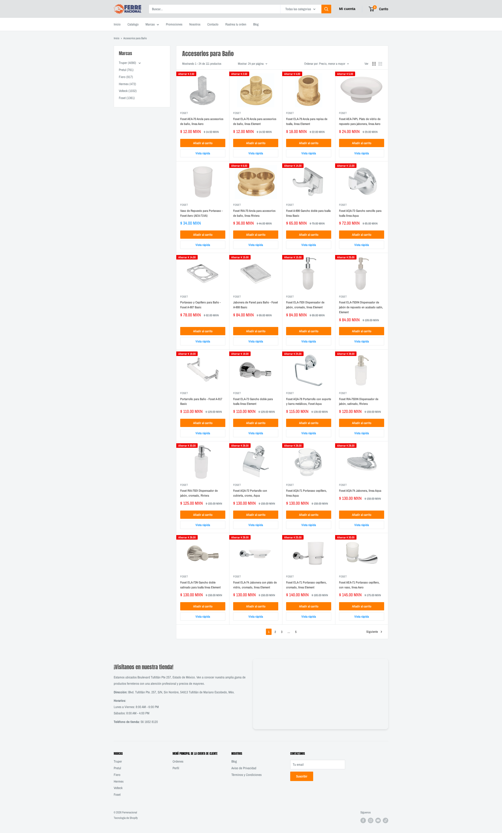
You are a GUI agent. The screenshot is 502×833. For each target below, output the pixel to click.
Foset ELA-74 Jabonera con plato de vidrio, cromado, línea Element (255, 584)
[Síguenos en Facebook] (363, 820)
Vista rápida (203, 153)
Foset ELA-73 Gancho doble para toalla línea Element (253, 401)
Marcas (150, 24)
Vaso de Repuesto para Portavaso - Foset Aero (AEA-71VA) (201, 213)
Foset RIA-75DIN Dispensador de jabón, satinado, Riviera (358, 401)
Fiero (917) (126, 77)
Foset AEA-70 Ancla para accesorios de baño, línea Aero (201, 121)
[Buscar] (326, 9)
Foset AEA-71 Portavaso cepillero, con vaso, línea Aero (359, 584)
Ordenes (178, 761)
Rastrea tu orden (235, 24)
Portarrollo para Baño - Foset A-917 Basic (201, 401)
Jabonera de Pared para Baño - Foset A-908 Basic (255, 304)
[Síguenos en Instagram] (370, 820)
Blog (256, 24)
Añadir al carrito (203, 143)
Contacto (212, 24)
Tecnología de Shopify (126, 818)
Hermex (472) (127, 84)
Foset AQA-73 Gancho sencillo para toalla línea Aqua (360, 213)
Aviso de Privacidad (243, 768)
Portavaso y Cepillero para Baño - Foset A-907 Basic (200, 304)
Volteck (118, 788)
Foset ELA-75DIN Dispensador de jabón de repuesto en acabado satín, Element (361, 307)
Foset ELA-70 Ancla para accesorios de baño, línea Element (254, 121)
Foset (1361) (127, 98)
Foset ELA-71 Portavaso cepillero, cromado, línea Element (306, 584)
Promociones (174, 24)
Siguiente (372, 631)
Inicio (117, 24)
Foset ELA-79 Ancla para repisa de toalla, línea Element (306, 121)
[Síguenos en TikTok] (385, 820)
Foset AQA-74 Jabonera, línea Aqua (360, 490)
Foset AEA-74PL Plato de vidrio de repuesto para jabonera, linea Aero (359, 121)
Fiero (117, 774)
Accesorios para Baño (135, 38)
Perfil (176, 768)
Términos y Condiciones (246, 774)
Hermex (119, 781)
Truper (118, 761)
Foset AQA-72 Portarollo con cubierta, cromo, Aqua (250, 493)
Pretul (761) (126, 69)
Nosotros (194, 24)
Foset (184, 113)
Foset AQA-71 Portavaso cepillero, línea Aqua (306, 493)
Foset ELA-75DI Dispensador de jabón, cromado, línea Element (305, 304)
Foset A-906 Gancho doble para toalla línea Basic (308, 213)
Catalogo (133, 24)
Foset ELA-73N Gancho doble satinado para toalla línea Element (200, 584)
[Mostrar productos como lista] (380, 64)
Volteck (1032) (128, 90)
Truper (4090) (128, 62)
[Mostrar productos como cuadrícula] (374, 64)
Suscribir (301, 776)
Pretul (117, 768)
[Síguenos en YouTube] (378, 820)
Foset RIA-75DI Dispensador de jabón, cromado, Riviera (199, 493)
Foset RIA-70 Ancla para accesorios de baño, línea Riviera (254, 213)
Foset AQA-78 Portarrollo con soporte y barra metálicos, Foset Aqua (308, 401)
